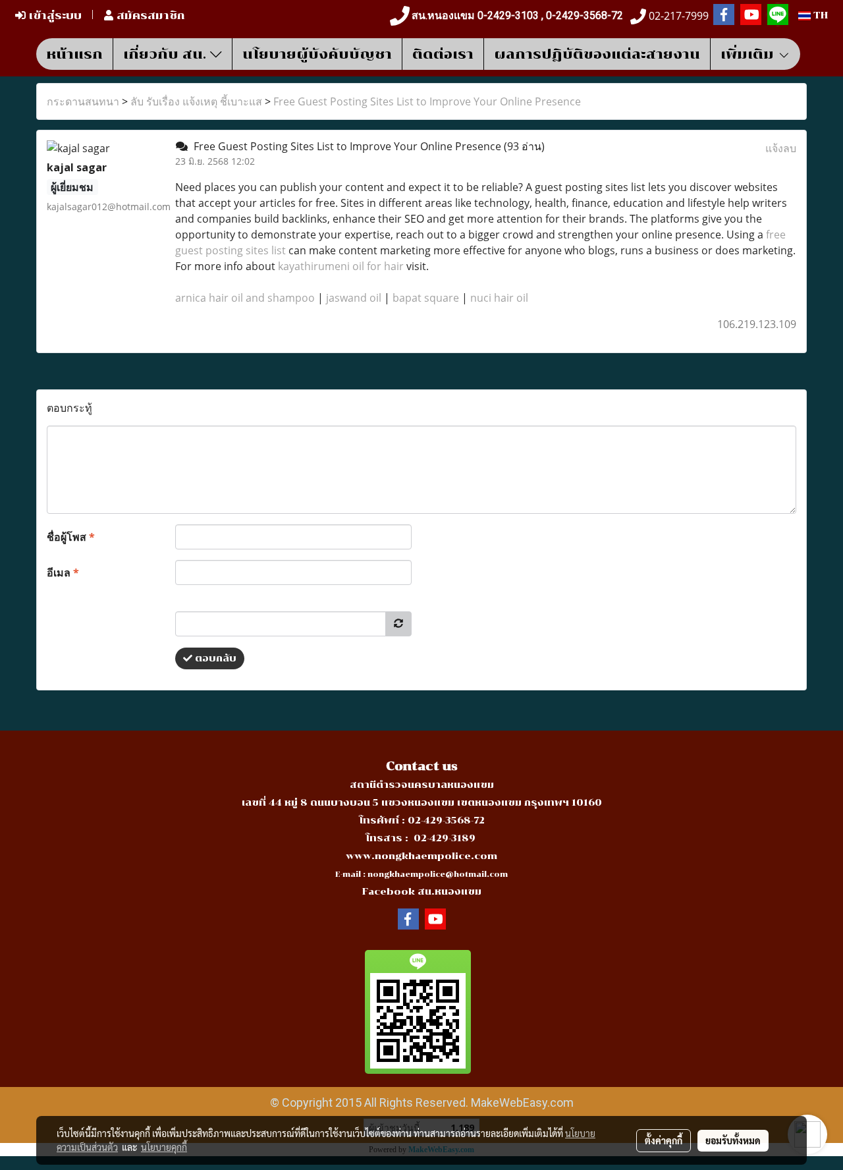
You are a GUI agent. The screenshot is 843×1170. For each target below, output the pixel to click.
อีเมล (63, 572)
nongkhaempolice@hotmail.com (437, 874)
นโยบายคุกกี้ (164, 1147)
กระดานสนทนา (83, 101)
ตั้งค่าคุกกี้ (663, 1140)
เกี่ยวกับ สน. (166, 54)
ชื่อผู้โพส (71, 537)
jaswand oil (353, 298)
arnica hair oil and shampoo (245, 298)
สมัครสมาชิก (149, 15)
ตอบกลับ (214, 658)
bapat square (426, 298)
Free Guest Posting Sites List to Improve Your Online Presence (427, 101)
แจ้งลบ (780, 148)
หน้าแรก (74, 54)
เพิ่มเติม (749, 54)
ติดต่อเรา (443, 54)
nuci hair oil (499, 298)
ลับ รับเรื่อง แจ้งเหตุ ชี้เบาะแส (196, 101)
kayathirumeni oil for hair (341, 266)
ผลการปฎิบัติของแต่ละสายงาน (597, 54)
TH (819, 15)
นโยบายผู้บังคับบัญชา (317, 54)
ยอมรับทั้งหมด (733, 1140)
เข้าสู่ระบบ (54, 15)
